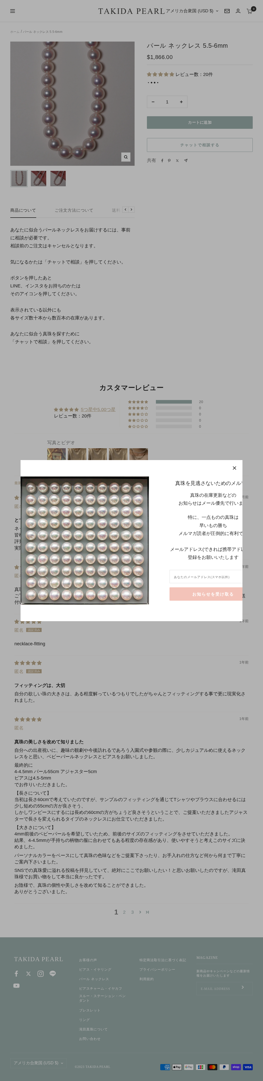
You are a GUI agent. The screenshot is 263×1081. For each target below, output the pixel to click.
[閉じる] (234, 468)
